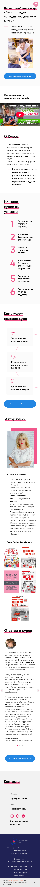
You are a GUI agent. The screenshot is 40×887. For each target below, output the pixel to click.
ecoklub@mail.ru (18, 809)
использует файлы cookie (15, 880)
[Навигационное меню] (36, 4)
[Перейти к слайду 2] (19, 745)
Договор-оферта (20, 859)
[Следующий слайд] (38, 690)
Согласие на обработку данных (20, 861)
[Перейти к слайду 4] (22, 745)
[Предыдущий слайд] (2, 690)
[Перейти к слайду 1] (17, 745)
